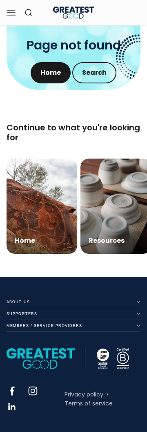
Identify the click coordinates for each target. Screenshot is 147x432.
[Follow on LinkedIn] (12, 406)
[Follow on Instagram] (32, 390)
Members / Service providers (44, 326)
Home (50, 72)
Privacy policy (84, 394)
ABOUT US (18, 302)
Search (94, 72)
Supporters (22, 314)
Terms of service (89, 403)
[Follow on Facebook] (12, 390)
